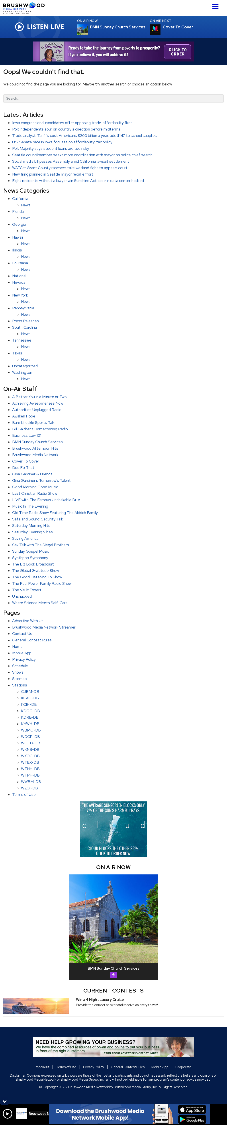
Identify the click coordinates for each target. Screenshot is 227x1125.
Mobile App (21, 652)
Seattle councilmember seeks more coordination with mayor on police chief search (82, 154)
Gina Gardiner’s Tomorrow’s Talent (41, 480)
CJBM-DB (30, 691)
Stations (19, 685)
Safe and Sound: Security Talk (37, 519)
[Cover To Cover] (160, 29)
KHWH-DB (30, 723)
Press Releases (25, 320)
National (19, 275)
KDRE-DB (30, 717)
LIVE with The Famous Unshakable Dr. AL (47, 499)
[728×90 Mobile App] (129, 1114)
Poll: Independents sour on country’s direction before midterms (66, 129)
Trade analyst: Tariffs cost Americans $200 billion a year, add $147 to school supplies (84, 135)
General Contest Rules (32, 640)
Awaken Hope (23, 416)
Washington (22, 372)
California (20, 198)
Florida (18, 211)
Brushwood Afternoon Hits (35, 448)
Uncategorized (25, 366)
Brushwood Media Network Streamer (44, 627)
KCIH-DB (29, 704)
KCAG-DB (30, 698)
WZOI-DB (29, 788)
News (26, 205)
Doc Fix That (23, 467)
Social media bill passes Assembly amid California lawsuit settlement (70, 161)
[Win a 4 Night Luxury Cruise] (36, 1006)
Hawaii (17, 237)
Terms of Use (24, 794)
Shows (17, 672)
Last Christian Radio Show (34, 493)
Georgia (19, 224)
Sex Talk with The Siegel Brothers (40, 544)
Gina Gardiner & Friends (32, 474)
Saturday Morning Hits (31, 525)
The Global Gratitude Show (35, 570)
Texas (17, 353)
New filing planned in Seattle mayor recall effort (52, 174)
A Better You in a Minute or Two (39, 396)
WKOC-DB (30, 755)
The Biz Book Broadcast (33, 564)
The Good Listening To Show (37, 577)
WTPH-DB (30, 775)
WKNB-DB (30, 749)
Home (17, 646)
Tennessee (21, 340)
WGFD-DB (30, 743)
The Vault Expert (26, 589)
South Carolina (24, 327)
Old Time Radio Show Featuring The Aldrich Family (55, 512)
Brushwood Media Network (35, 454)
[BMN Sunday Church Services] (87, 29)
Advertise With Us (27, 620)
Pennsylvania (23, 308)
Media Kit (42, 1067)
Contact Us (22, 633)
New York (20, 295)
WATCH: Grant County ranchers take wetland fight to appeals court (69, 167)
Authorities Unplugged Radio (36, 409)
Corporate (183, 1067)
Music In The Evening (30, 506)
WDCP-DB (30, 736)
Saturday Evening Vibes (32, 532)
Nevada (18, 282)
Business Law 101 (26, 435)
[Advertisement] (113, 51)
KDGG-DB (30, 710)
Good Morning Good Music (35, 486)
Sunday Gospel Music (30, 551)
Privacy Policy (24, 659)
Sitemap (19, 678)
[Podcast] (113, 975)
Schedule (20, 665)
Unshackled (22, 596)
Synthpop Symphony (30, 557)
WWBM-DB (31, 781)
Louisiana (20, 263)
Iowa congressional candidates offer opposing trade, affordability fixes (72, 122)
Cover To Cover (25, 461)
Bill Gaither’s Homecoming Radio (40, 429)
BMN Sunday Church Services (37, 441)
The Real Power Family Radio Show (42, 583)
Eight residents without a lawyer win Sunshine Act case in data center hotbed (78, 180)
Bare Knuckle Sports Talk (33, 422)
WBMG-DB (31, 730)
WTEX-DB (30, 762)
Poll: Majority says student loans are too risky (50, 148)
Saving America (25, 538)
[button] (215, 5)
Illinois (17, 250)
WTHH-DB (30, 768)
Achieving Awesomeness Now (37, 403)
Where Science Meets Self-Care (40, 602)
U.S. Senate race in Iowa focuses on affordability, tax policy (62, 142)
